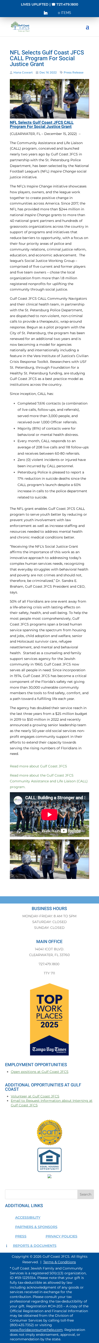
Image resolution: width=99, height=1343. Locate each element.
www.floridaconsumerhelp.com (36, 1330)
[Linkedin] (46, 14)
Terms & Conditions (59, 1262)
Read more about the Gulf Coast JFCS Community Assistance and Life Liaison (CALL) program (49, 781)
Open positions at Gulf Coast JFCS (39, 1072)
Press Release (73, 72)
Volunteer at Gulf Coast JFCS (35, 1096)
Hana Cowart (23, 72)
